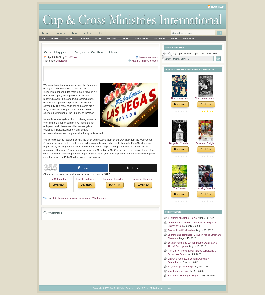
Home (45, 33)
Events (69, 39)
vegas (88, 198)
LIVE (101, 33)
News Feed (217, 7)
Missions (112, 39)
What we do (189, 39)
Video (174, 39)
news (81, 198)
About (74, 33)
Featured (84, 39)
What (95, 198)
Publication (141, 39)
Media (98, 39)
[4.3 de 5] (212, 111)
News (126, 39)
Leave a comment (148, 57)
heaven (73, 198)
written (102, 198)
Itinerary (60, 33)
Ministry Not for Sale (178, 271)
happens (63, 198)
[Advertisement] (91, 73)
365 (43, 39)
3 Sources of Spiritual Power (182, 218)
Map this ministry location (144, 61)
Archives (88, 33)
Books (55, 39)
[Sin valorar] (186, 111)
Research (159, 39)
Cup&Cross (71, 57)
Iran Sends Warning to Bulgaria (184, 275)
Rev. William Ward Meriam (181, 230)
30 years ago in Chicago (180, 266)
